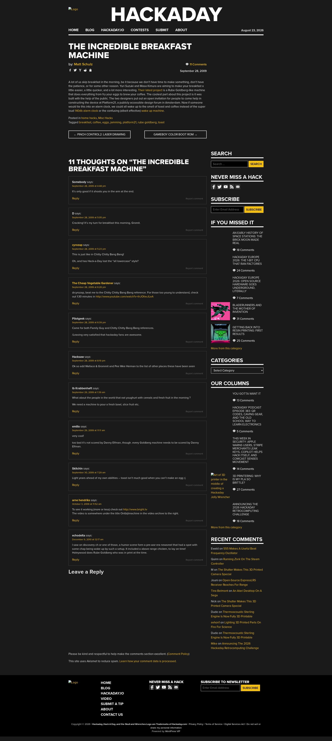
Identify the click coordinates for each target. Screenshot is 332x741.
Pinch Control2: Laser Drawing (99, 134)
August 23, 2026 (252, 30)
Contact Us (112, 714)
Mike (214, 643)
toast (161, 122)
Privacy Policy (196, 724)
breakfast (85, 122)
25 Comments (245, 341)
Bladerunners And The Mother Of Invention (247, 308)
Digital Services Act (234, 724)
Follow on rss (231, 186)
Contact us (237, 186)
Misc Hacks (105, 118)
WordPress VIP (172, 731)
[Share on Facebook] (70, 70)
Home (73, 30)
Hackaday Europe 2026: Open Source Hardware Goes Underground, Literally (247, 284)
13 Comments (245, 400)
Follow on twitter (219, 186)
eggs (105, 122)
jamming (115, 122)
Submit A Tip (112, 704)
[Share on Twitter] (75, 70)
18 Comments (245, 250)
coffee (97, 122)
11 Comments (198, 64)
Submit (162, 30)
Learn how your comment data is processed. (148, 661)
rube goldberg (147, 122)
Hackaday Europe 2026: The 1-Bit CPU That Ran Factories (247, 260)
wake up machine (152, 111)
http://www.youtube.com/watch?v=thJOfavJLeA (125, 296)
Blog (89, 30)
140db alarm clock (86, 111)
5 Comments (244, 431)
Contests (140, 30)
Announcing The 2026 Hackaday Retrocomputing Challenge (246, 509)
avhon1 (215, 622)
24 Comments (245, 270)
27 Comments (245, 489)
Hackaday (166, 14)
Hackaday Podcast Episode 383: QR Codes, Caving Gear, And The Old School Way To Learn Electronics (248, 416)
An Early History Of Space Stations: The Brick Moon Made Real (248, 238)
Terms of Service (214, 724)
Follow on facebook (213, 186)
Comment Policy (178, 654)
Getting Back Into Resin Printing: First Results (248, 330)
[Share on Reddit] (85, 70)
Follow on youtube (225, 186)
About (181, 30)
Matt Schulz (83, 64)
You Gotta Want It (247, 393)
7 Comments (244, 298)
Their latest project (150, 90)
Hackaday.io (112, 30)
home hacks (89, 118)
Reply (75, 198)
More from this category (226, 348)
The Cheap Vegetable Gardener (92, 283)
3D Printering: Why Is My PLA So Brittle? (247, 479)
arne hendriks (81, 500)
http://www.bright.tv (135, 509)
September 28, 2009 (193, 71)
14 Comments (245, 469)
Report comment (194, 198)
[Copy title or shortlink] (90, 70)
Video (106, 699)
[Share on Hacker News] (80, 70)
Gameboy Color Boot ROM (175, 134)
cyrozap (77, 245)
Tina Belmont (219, 591)
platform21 (129, 122)
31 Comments (245, 319)
